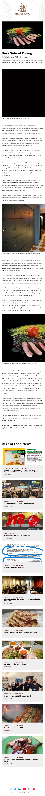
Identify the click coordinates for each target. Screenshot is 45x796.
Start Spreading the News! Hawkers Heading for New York (22, 599)
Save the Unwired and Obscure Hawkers (19, 728)
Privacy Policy (27, 792)
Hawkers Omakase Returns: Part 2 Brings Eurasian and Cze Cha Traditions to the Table (21, 471)
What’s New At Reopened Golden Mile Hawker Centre (21, 760)
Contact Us (33, 792)
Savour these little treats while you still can (20, 632)
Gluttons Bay (21, 468)
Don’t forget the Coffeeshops (15, 664)
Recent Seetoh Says (13, 501)
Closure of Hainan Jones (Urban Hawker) (19, 503)
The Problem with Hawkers (14, 567)
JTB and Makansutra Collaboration (17, 535)
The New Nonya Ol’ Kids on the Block (17, 696)
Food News (9, 468)
